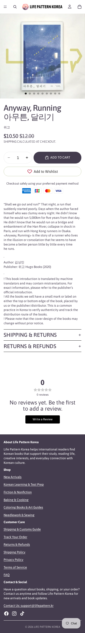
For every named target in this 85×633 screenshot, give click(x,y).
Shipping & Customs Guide (22, 529)
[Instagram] (14, 613)
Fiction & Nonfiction (18, 492)
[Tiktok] (22, 613)
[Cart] (80, 7)
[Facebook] (6, 613)
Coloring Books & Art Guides (23, 507)
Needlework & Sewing (19, 515)
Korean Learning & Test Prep (24, 484)
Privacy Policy (13, 560)
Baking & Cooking (16, 500)
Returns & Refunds (30, 346)
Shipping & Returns (30, 335)
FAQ (7, 575)
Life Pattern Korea (47, 626)
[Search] (15, 7)
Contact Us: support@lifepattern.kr (28, 606)
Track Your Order (15, 537)
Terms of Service (15, 567)
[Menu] (5, 7)
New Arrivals (13, 477)
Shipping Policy (14, 552)
